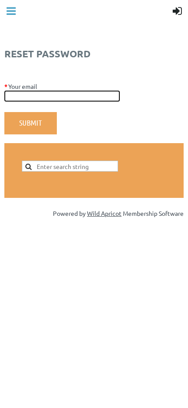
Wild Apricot (104, 213)
